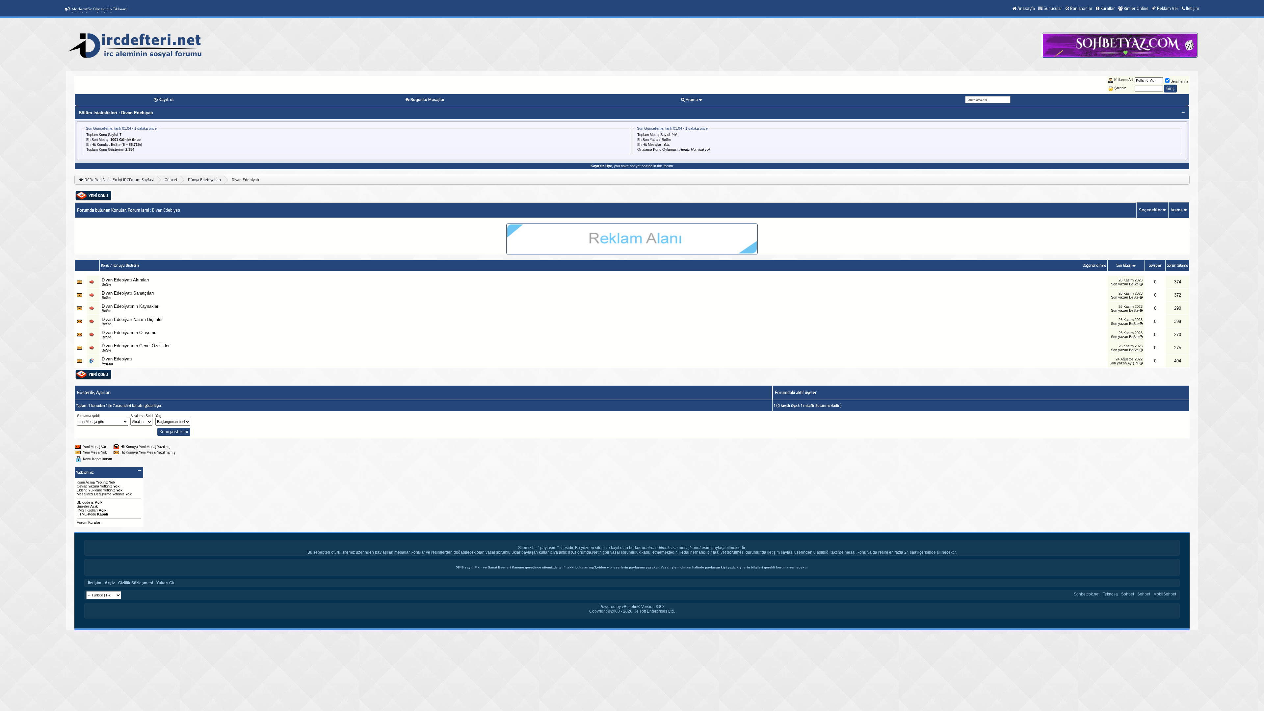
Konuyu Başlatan (126, 265)
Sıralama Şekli (141, 416)
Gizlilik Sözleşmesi (135, 583)
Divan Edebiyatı (117, 358)
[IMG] (81, 510)
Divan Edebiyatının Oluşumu (129, 332)
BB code (83, 502)
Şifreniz (1120, 88)
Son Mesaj (1124, 265)
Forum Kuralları (89, 522)
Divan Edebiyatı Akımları (125, 279)
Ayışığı (107, 363)
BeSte (115, 144)
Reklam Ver (1167, 8)
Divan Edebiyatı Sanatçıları (128, 293)
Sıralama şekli (88, 416)
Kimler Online (1136, 8)
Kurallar (1107, 8)
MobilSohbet (1164, 594)
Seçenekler (1150, 210)
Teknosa (1110, 594)
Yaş (158, 416)
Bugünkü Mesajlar (427, 99)
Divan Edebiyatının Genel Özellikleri (136, 345)
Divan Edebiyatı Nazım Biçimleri (133, 319)
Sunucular (1052, 8)
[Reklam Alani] (632, 252)
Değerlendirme (1094, 265)
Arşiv (110, 583)
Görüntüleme (1177, 265)
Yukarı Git (165, 583)
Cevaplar (1155, 265)
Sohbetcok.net (1086, 594)
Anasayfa (1026, 8)
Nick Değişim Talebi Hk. (92, 9)
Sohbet (1127, 594)
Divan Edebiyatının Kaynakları (131, 306)
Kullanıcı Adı (1124, 80)
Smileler (83, 506)
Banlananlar (1081, 8)
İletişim (1192, 8)
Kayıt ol (166, 99)
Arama (692, 99)
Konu (105, 265)
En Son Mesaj (97, 140)
